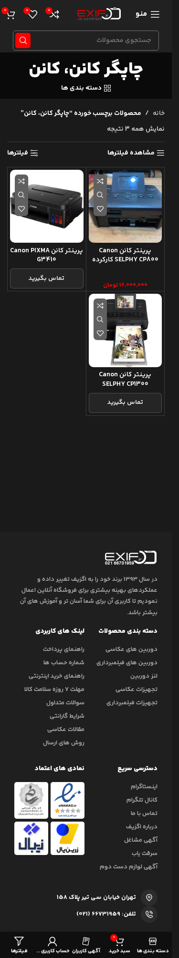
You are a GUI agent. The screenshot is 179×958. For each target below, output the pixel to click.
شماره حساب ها (63, 663)
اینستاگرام (144, 787)
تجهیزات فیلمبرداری (132, 703)
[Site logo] (97, 14)
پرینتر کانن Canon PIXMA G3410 (46, 256)
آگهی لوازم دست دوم (129, 867)
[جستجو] (23, 40)
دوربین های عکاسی (131, 649)
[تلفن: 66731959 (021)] (149, 914)
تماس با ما (144, 813)
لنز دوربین (144, 676)
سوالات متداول (65, 703)
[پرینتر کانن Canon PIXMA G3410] (47, 206)
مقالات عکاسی (65, 729)
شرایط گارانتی (67, 716)
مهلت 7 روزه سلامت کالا (54, 689)
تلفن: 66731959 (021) (106, 914)
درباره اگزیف (142, 827)
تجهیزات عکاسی (137, 689)
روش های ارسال (63, 743)
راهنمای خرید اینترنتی (56, 676)
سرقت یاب (145, 853)
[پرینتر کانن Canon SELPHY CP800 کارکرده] (125, 206)
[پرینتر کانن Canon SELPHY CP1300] (125, 330)
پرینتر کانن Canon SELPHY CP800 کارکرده (125, 256)
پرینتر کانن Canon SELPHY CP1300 (125, 380)
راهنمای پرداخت (63, 649)
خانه (159, 113)
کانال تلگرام (142, 800)
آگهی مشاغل (141, 840)
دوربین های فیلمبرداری (127, 663)
